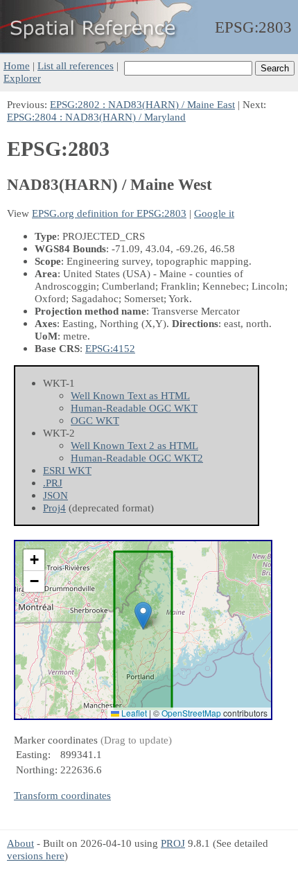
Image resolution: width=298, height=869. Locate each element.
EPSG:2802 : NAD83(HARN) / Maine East (142, 104)
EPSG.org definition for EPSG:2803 (109, 213)
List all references (75, 65)
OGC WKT (95, 420)
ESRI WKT (67, 470)
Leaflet (133, 713)
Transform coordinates (62, 795)
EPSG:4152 (110, 348)
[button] (143, 616)
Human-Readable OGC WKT (134, 408)
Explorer (22, 78)
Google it (214, 213)
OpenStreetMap (191, 713)
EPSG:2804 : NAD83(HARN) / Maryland (96, 117)
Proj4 (54, 508)
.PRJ (52, 483)
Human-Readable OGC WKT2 (137, 458)
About (20, 843)
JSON (55, 495)
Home (16, 65)
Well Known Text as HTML (130, 395)
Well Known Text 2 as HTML (134, 445)
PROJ (173, 843)
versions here (35, 855)
